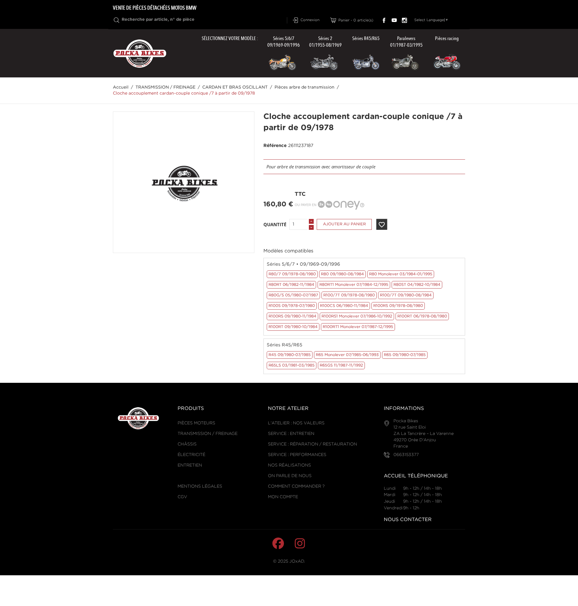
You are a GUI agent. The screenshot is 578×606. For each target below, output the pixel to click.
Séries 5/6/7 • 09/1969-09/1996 (303, 264)
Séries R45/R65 (284, 345)
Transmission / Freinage (208, 434)
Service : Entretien (291, 434)
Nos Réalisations (289, 465)
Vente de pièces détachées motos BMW (154, 8)
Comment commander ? (296, 486)
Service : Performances (297, 455)
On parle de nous (290, 476)
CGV (182, 497)
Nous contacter (408, 519)
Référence (275, 146)
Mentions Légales (200, 486)
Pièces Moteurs (196, 423)
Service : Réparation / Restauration (312, 444)
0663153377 (406, 455)
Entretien (190, 465)
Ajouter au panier (344, 224)
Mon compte (283, 497)
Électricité (191, 455)
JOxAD (296, 561)
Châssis (187, 444)
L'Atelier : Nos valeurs (296, 423)
